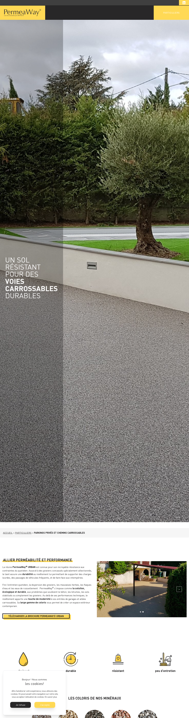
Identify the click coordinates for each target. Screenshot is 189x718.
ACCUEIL (8, 532)
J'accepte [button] (45, 704)
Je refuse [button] (20, 704)
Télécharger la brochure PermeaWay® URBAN (36, 616)
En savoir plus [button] (51, 697)
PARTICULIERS (171, 12)
